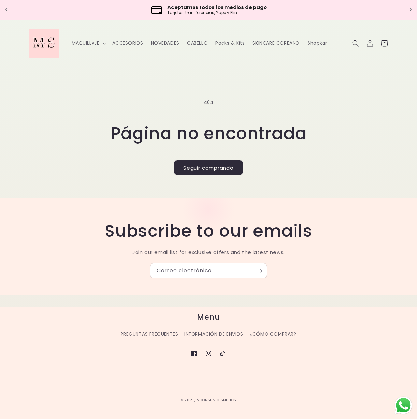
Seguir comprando (208, 167)
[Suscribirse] (259, 270)
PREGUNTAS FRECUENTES (149, 334)
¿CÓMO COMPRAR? (273, 334)
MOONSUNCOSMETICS (216, 400)
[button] (88, 43)
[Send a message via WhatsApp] (403, 405)
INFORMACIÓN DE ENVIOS (213, 334)
